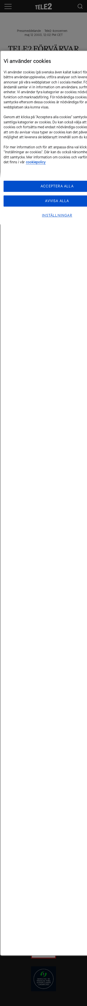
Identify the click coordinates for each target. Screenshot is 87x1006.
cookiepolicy (36, 162)
